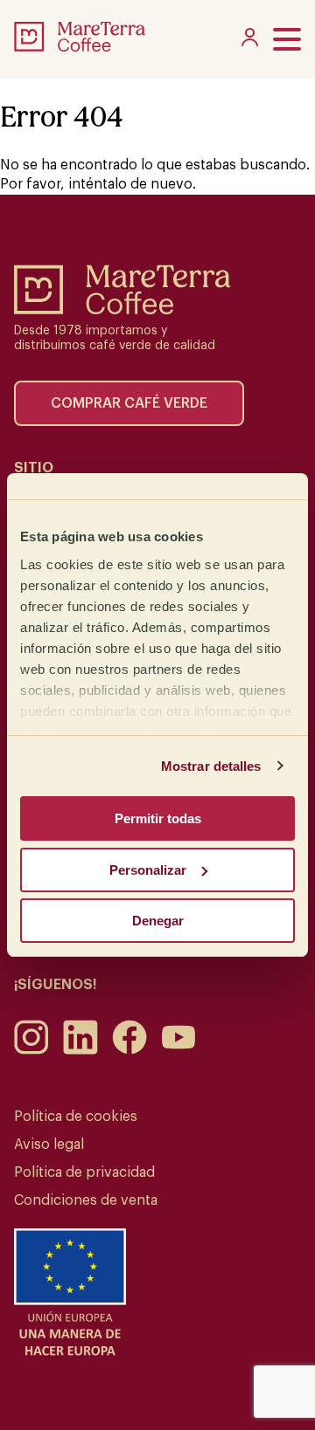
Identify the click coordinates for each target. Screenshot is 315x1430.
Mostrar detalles (211, 766)
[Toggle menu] (287, 39)
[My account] (250, 42)
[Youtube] (178, 1050)
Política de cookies (75, 1117)
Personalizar (147, 870)
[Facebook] (129, 1050)
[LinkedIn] (80, 1050)
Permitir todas (158, 818)
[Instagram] (31, 1050)
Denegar (158, 920)
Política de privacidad (84, 1172)
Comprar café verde (129, 403)
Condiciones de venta (86, 1200)
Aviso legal (49, 1145)
